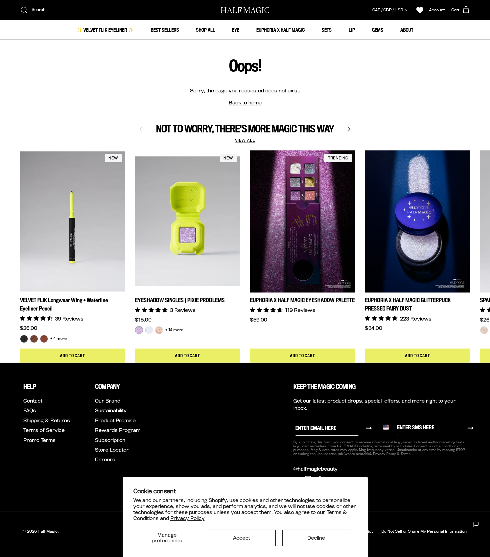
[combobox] (388, 427)
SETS (327, 30)
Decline (316, 538)
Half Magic (48, 531)
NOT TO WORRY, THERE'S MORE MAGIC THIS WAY (245, 129)
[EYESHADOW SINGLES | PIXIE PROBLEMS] (139, 330)
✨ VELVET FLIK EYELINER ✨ (105, 30)
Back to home (245, 102)
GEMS (377, 30)
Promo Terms (39, 440)
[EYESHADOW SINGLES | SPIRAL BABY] (149, 330)
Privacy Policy (187, 518)
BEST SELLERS (165, 30)
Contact (32, 401)
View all (245, 140)
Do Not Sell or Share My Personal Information (424, 531)
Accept (241, 538)
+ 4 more (58, 338)
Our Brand (107, 401)
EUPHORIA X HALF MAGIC (280, 30)
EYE (235, 30)
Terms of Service (44, 430)
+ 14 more (174, 330)
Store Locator (112, 450)
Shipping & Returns (46, 420)
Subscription (110, 440)
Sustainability (111, 410)
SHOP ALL (205, 30)
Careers (105, 459)
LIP (352, 30)
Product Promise (115, 420)
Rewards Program (117, 430)
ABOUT (406, 30)
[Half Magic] (245, 10)
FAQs (29, 410)
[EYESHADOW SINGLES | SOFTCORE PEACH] (159, 330)
